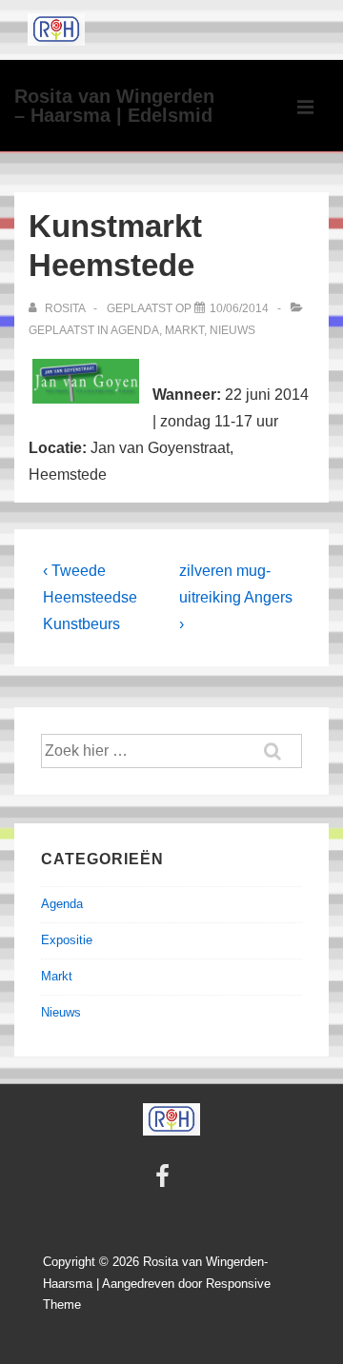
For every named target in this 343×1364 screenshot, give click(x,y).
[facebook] (164, 1183)
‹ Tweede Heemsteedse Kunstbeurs (90, 597)
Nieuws (232, 330)
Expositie (66, 940)
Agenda (135, 330)
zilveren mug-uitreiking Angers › (236, 597)
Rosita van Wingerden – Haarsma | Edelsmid (114, 106)
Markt (184, 330)
